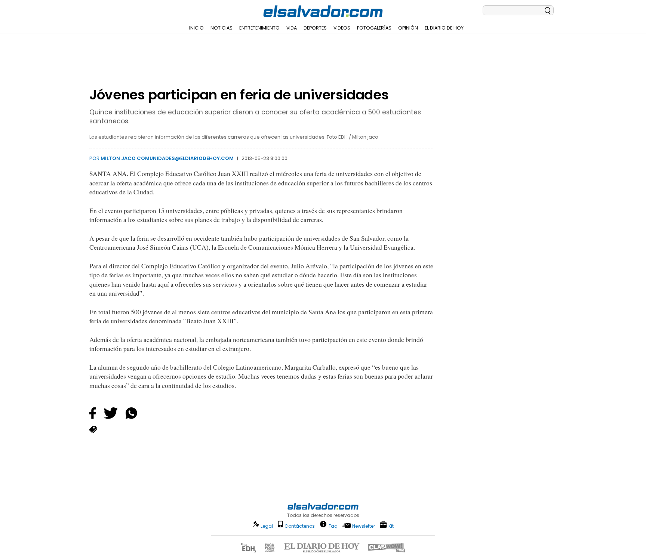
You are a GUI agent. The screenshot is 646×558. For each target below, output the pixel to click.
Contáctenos (299, 526)
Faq (333, 525)
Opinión (408, 28)
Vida (291, 28)
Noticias (221, 28)
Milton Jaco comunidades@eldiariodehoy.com (167, 158)
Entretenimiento (259, 28)
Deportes (315, 28)
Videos (341, 28)
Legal (267, 526)
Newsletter (363, 526)
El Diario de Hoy (444, 28)
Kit (391, 525)
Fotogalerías (374, 28)
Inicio (196, 28)
